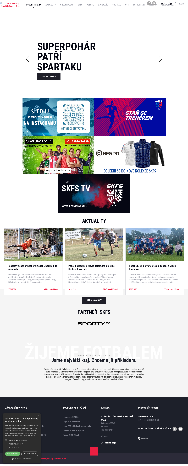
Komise (90, 4)
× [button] (39, 416)
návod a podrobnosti (73, 206)
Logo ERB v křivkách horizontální (77, 426)
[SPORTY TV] (94, 326)
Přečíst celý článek (50, 289)
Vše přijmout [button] (12, 454)
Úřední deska (66, 4)
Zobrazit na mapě (108, 443)
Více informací (29, 436)
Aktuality (51, 4)
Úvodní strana (33, 4)
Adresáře (103, 4)
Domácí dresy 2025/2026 (73, 430)
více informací (49, 77)
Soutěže (116, 4)
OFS (127, 4)
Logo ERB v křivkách (71, 421)
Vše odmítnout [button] (30, 454)
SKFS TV (154, 4)
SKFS (80, 4)
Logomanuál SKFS (71, 417)
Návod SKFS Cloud (71, 435)
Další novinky (94, 300)
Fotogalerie (139, 4)
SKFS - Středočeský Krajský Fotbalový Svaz (48, 458)
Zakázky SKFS (169, 4)
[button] (21, 458)
